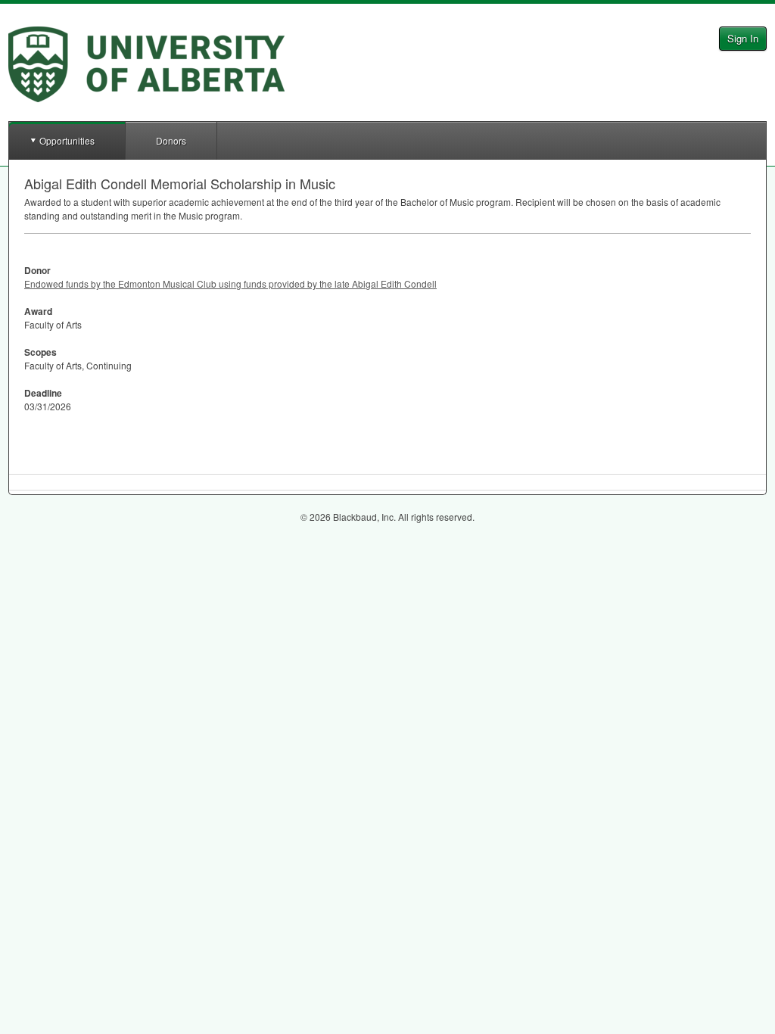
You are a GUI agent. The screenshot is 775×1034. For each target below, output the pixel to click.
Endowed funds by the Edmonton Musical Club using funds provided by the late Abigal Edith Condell (230, 283)
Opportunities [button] (67, 140)
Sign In (742, 38)
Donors (171, 140)
